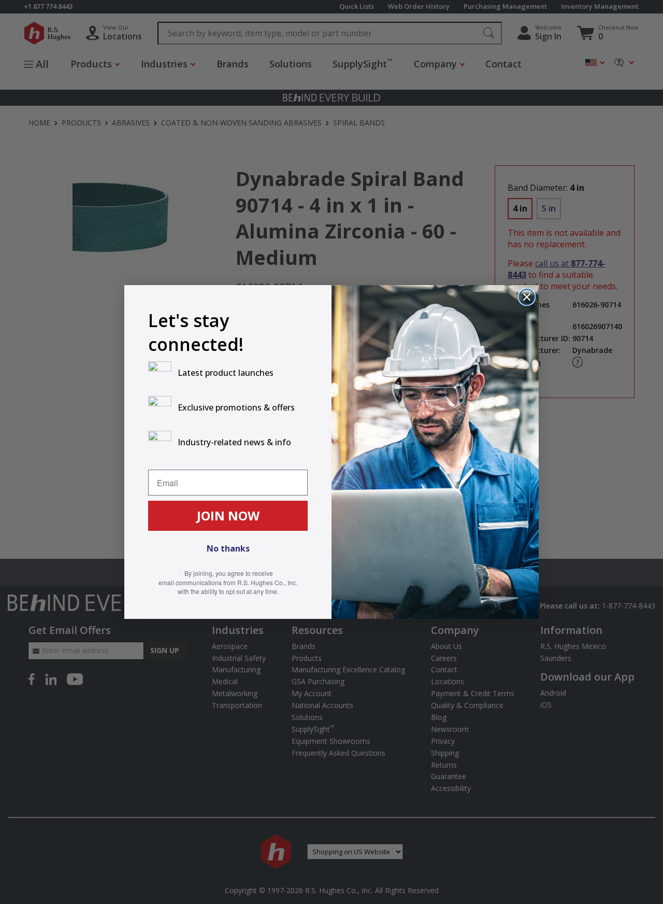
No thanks (228, 548)
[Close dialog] (527, 297)
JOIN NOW (228, 515)
